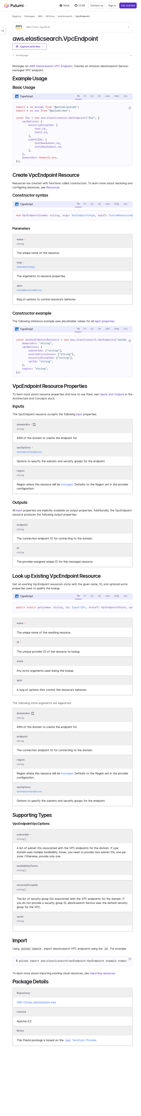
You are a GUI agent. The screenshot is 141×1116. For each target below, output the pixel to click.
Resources (52, 187)
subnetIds (23, 834)
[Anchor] (101, 38)
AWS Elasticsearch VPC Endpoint (50, 66)
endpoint (22, 524)
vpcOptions (24, 447)
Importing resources (102, 973)
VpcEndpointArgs (83, 215)
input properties (105, 321)
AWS (40, 16)
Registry (16, 16)
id (18, 547)
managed (67, 484)
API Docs (50, 16)
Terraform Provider (81, 1040)
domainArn (23, 424)
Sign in (112, 5)
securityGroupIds (27, 885)
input (79, 414)
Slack (66, 5)
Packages (29, 16)
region (21, 470)
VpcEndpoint (82, 16)
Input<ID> (79, 607)
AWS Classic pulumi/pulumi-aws (36, 1002)
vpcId (20, 916)
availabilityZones (27, 865)
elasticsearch (65, 16)
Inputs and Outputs (112, 394)
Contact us (96, 5)
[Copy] (130, 108)
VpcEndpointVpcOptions (29, 452)
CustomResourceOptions (29, 290)
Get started (128, 5)
